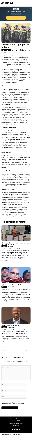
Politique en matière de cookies (16, 422)
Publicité (16, 427)
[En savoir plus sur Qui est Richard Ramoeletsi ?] (16, 274)
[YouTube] (17, 429)
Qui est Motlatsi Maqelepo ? (10, 325)
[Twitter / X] (19, 429)
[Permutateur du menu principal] (29, 3)
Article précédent (7, 351)
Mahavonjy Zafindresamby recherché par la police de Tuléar (15, 243)
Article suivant (26, 351)
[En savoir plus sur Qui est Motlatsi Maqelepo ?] (16, 315)
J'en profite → (16, 18)
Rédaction (16, 425)
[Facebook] (12, 429)
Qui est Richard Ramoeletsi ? (11, 285)
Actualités (6, 50)
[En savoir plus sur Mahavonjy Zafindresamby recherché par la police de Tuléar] (16, 233)
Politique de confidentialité (16, 423)
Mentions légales (16, 420)
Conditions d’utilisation (16, 418)
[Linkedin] (15, 429)
